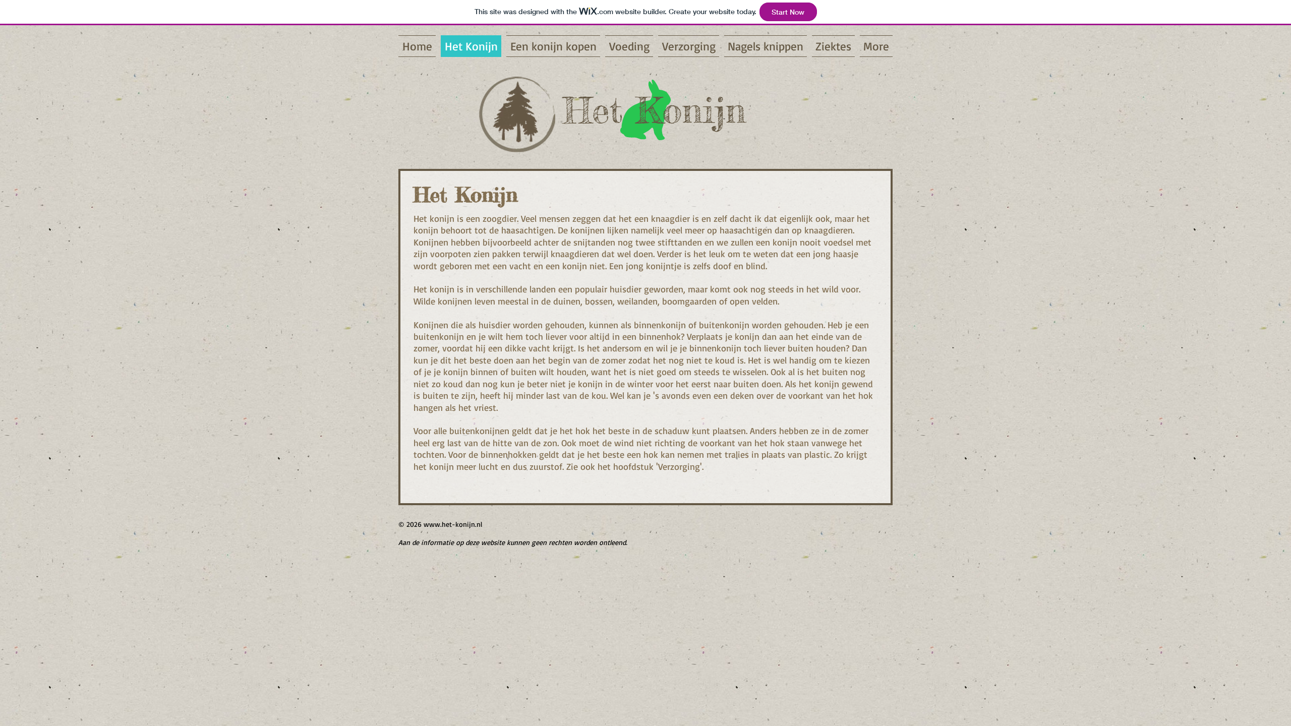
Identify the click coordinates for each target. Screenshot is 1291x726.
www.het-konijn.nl (453, 524)
